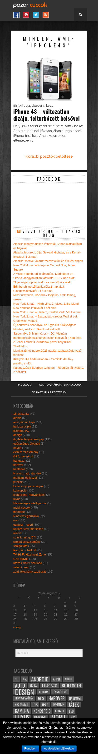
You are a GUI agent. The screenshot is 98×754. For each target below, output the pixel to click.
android (40, 679)
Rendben (30, 748)
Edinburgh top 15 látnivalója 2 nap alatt (38, 286)
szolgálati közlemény (26, 541)
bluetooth (71, 685)
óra (15, 520)
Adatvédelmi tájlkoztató (59, 748)
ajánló (17, 418)
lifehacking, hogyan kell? (29, 495)
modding (19, 512)
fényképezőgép (24, 698)
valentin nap (21, 567)
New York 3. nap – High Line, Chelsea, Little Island (46, 303)
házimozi (75, 698)
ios (35, 704)
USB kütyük (20, 559)
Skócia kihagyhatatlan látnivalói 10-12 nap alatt (43, 278)
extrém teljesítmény (25, 452)
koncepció (20, 490)
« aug (17, 627)
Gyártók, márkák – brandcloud (60, 385)
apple (56, 679)
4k (25, 679)
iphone (58, 704)
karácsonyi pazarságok (28, 486)
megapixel (40, 717)
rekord (17, 533)
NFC (73, 717)
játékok (18, 482)
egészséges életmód (26, 443)
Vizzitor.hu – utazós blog (52, 233)
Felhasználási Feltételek (49, 392)
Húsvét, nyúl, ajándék (27, 473)
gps (41, 698)
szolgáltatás (21, 546)
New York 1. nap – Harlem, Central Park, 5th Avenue (47, 312)
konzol (59, 711)
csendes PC (21, 430)
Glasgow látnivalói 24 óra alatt (32, 291)
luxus (16, 499)
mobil (58, 717)
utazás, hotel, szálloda (27, 563)
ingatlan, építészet (25, 477)
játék (74, 704)
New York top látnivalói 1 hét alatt (34, 308)
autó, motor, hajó (24, 422)
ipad (45, 704)
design (17, 435)
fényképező (60, 692)
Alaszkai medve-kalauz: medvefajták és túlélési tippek (48, 261)
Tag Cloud (24, 385)
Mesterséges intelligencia (29, 503)
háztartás (19, 469)
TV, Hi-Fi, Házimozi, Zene (29, 554)
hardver (18, 465)
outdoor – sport (23, 524)
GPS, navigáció (23, 456)
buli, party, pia (22, 426)
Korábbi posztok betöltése (49, 156)
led (71, 711)
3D (16, 679)
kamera (22, 711)
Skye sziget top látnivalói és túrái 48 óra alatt (42, 282)
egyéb (17, 448)
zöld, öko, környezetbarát (29, 571)
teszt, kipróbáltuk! (24, 550)
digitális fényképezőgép (28, 439)
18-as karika (21, 413)
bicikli (33, 685)
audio (68, 679)
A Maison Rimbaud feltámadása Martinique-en (43, 274)
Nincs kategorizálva (26, 516)
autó (20, 685)
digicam (43, 692)
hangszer (19, 460)
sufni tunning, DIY (24, 537)
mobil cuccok (21, 507)
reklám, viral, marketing (28, 529)
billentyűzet (49, 685)
